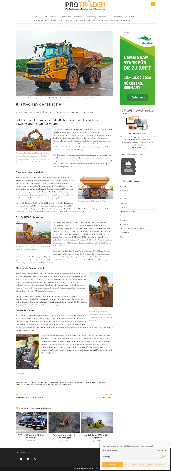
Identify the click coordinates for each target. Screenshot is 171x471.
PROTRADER (94, 468)
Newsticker (129, 17)
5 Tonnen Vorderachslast (39, 382)
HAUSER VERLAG (83, 468)
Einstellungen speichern (157, 464)
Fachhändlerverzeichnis (85, 20)
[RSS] (35, 459)
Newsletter (123, 216)
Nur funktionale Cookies (135, 464)
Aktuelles (38, 17)
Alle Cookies (112, 464)
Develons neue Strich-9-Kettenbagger (64, 436)
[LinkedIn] (28, 459)
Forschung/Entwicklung (127, 211)
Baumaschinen (65, 17)
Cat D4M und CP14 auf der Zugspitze (97, 436)
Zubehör (68, 20)
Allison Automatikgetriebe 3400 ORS (72, 382)
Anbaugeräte (50, 17)
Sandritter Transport (59, 132)
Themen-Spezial (55, 20)
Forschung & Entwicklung (98, 17)
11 (28, 382)
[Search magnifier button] (152, 4)
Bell (87, 382)
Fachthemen (116, 17)
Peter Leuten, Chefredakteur (29, 112)
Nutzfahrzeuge (40, 20)
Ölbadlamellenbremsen (62, 385)
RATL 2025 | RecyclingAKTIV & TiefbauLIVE (134, 228)
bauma (122, 195)
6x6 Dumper (54, 382)
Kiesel (66, 225)
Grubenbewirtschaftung (33, 385)
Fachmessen (79, 17)
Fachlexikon (103, 20)
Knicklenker (48, 385)
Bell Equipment (27, 203)
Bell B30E (93, 382)
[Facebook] (21, 459)
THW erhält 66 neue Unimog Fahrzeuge (31, 436)
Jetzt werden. (137, 148)
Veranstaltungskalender (121, 20)
